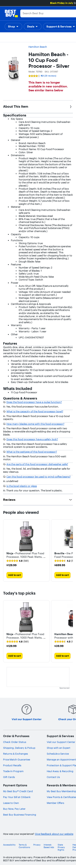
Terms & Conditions (24, 846)
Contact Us (53, 777)
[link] (17, 560)
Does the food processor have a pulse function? (34, 402)
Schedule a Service (58, 753)
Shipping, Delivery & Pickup (19, 747)
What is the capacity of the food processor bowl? (34, 411)
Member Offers (55, 802)
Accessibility (9, 845)
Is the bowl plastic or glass (21, 485)
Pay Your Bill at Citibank (17, 797)
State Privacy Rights (61, 847)
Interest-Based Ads (49, 846)
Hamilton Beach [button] (37, 46)
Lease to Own (11, 802)
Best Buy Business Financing (19, 814)
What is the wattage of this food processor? (31, 451)
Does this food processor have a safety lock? (32, 439)
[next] (69, 550)
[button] (13, 26)
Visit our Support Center (61, 742)
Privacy (37, 845)
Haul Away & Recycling (60, 771)
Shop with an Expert (58, 747)
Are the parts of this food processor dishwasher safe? (37, 464)
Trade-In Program (13, 771)
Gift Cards (9, 777)
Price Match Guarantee (16, 759)
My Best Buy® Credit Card (18, 791)
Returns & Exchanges (15, 753)
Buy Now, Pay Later (14, 808)
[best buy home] (11, 13)
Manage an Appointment (61, 759)
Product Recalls (12, 765)
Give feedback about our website (54, 833)
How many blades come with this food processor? (35, 423)
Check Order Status (14, 742)
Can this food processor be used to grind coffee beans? (38, 476)
